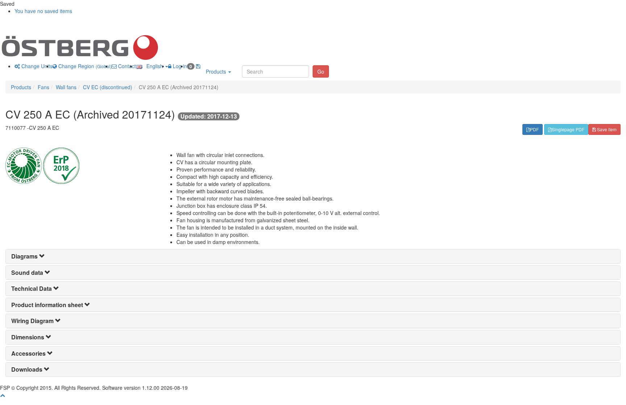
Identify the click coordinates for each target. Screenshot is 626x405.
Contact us (130, 66)
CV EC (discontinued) (107, 87)
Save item (606, 129)
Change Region (84, 66)
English (153, 66)
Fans (43, 87)
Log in (179, 66)
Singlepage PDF (568, 129)
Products (217, 71)
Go (320, 71)
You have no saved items (43, 11)
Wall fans (66, 87)
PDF (534, 129)
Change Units (36, 66)
